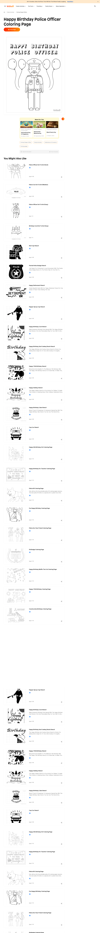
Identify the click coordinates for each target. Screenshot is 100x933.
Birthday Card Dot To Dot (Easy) (38, 226)
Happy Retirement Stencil (37, 285)
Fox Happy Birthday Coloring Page (39, 508)
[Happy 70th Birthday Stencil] (16, 372)
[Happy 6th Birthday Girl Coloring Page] (16, 453)
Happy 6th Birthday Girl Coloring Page (40, 447)
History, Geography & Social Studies (26, 130)
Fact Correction (54, 151)
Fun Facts (30, 6)
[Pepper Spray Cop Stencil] (16, 313)
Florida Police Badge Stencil (37, 265)
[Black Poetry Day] (52, 124)
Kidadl (4, 12)
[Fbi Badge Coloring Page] (16, 556)
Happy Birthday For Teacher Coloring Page (42, 468)
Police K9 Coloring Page (36, 488)
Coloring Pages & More (25, 142)
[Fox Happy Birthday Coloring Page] (16, 514)
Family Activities (20, 6)
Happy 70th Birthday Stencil (37, 366)
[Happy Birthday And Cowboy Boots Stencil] (16, 353)
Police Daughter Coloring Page (38, 630)
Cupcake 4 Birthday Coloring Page (39, 650)
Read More (70, 1)
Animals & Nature (37, 129)
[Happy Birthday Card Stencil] (16, 333)
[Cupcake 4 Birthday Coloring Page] (16, 656)
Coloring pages (23, 146)
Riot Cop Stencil (34, 245)
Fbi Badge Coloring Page (36, 549)
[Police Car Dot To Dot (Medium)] (16, 191)
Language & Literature (52, 129)
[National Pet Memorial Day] (39, 124)
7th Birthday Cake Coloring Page (39, 690)
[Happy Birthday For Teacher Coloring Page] (16, 475)
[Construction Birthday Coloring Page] (16, 615)
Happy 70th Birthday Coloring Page (40, 589)
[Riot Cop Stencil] (16, 252)
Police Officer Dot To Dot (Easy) (38, 204)
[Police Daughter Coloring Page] (16, 636)
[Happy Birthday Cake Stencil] (16, 414)
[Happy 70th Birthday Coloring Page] (16, 595)
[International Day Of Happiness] (26, 124)
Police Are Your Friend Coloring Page (40, 528)
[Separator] (63, 119)
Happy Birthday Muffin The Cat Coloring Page (43, 569)
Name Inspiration (60, 6)
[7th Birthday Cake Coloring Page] (16, 696)
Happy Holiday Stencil (35, 387)
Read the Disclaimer (27, 151)
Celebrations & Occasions (51, 142)
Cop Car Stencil (34, 427)
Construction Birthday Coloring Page (40, 609)
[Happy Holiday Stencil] (16, 394)
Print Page (13, 29)
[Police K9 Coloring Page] (16, 495)
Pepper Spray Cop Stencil (37, 307)
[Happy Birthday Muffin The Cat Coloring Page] (16, 575)
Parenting (39, 6)
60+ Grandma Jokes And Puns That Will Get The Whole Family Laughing (46, 1)
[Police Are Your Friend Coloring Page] (16, 534)
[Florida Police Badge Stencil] (16, 272)
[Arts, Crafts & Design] (30, 167)
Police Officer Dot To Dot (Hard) (38, 165)
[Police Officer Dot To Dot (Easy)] (16, 211)
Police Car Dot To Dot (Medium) (38, 184)
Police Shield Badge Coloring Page (39, 670)
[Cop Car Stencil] (16, 433)
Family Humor (48, 6)
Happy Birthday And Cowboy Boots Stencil (42, 346)
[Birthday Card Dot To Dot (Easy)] (16, 232)
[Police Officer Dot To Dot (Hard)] (16, 171)
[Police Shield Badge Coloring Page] (16, 676)
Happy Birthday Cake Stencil (37, 407)
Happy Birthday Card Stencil (37, 326)
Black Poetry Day (51, 132)
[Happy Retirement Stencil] (16, 291)
